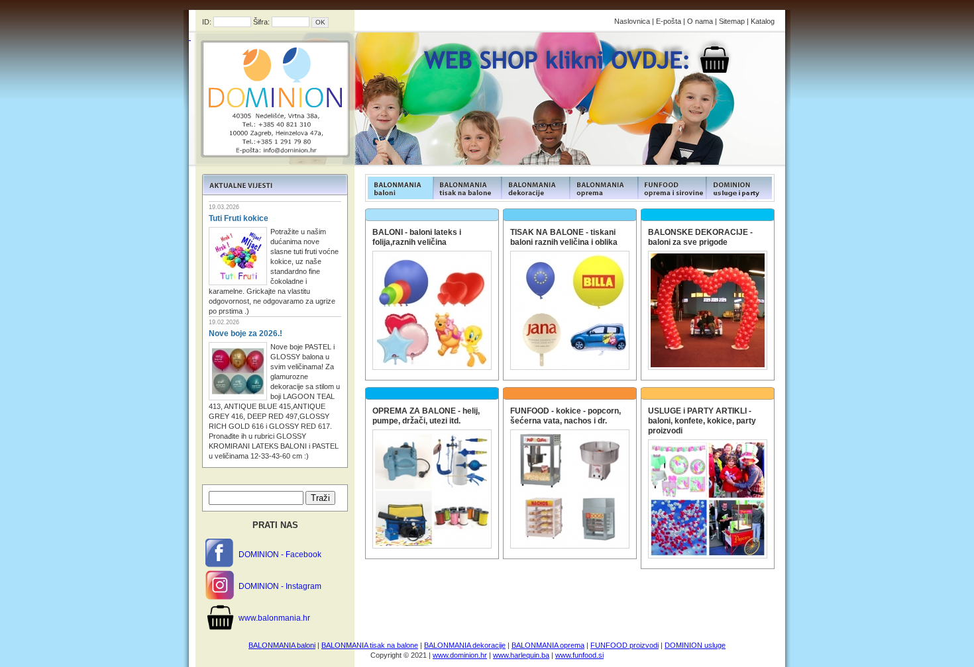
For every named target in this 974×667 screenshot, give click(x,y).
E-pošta (668, 21)
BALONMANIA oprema (548, 645)
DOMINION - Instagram (280, 586)
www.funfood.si (579, 655)
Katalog (763, 21)
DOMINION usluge (695, 645)
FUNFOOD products (399, 188)
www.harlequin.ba (521, 655)
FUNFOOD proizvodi (624, 645)
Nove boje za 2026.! (245, 333)
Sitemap (732, 21)
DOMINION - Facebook (280, 554)
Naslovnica (632, 21)
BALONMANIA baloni (281, 645)
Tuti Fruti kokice (238, 218)
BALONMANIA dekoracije (465, 645)
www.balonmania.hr (274, 618)
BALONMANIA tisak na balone (369, 645)
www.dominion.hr (460, 655)
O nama (700, 21)
